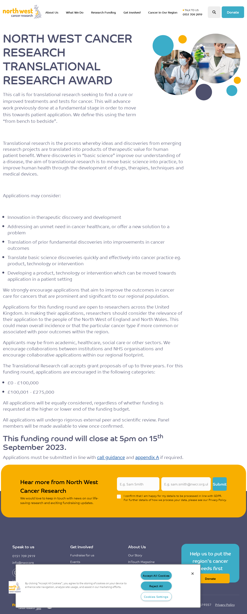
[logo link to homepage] (22, 12)
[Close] (192, 573)
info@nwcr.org (23, 562)
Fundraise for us (82, 555)
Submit (220, 484)
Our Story (135, 555)
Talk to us (193, 12)
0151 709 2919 (23, 555)
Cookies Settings (156, 596)
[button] (15, 587)
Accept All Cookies (156, 575)
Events (75, 561)
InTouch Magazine (141, 561)
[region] (108, 586)
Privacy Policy (225, 604)
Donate (233, 12)
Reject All (156, 585)
